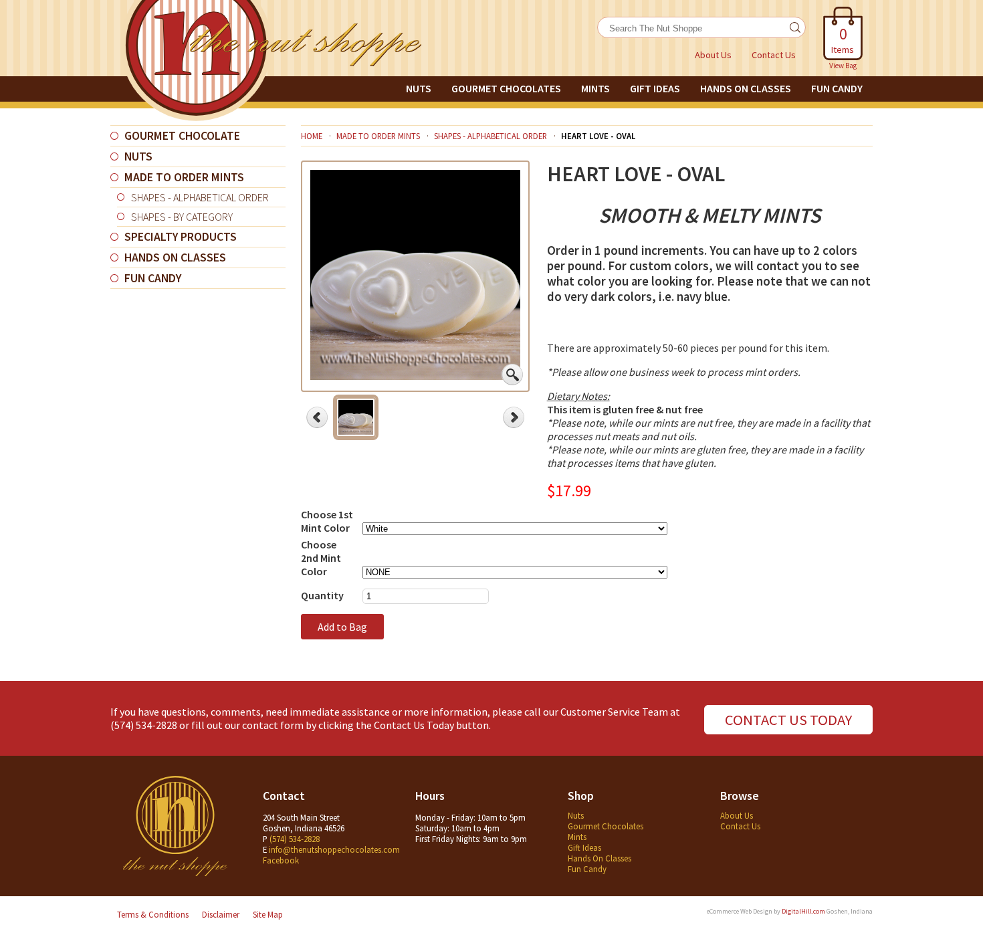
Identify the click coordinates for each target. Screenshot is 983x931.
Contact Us (774, 55)
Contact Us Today (788, 719)
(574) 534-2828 (143, 725)
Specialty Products (180, 236)
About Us (713, 55)
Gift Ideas (655, 88)
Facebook (281, 860)
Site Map (268, 914)
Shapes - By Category (182, 216)
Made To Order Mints (184, 177)
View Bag (843, 65)
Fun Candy (837, 88)
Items (842, 40)
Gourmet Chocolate (182, 135)
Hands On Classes (745, 88)
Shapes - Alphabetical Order (200, 197)
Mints (595, 88)
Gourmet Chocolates (506, 88)
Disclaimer (220, 914)
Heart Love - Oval (598, 135)
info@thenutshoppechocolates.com (334, 849)
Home (311, 135)
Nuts (418, 88)
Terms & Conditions (153, 914)
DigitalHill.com (803, 911)
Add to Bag (342, 626)
